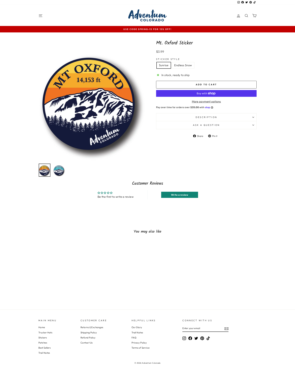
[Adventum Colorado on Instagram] (184, 338)
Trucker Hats (45, 332)
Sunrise (163, 65)
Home (41, 327)
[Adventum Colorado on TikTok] (208, 338)
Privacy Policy (139, 342)
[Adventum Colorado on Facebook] (190, 338)
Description (206, 117)
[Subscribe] (226, 328)
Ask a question (206, 125)
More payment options (206, 101)
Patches (42, 342)
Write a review (179, 194)
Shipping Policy (89, 332)
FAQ (134, 337)
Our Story (137, 327)
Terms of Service (141, 347)
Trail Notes (44, 352)
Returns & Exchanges (92, 327)
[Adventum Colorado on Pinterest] (202, 338)
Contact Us (87, 342)
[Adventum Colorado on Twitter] (196, 338)
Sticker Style (168, 59)
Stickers (42, 337)
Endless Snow (183, 65)
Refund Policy (88, 337)
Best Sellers (44, 347)
